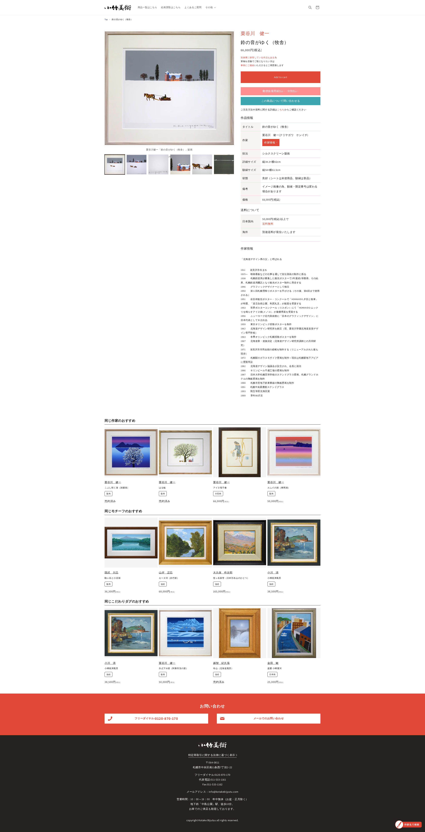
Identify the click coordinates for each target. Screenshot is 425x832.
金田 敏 (272, 663)
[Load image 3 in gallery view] (158, 164)
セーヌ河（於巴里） (169, 578)
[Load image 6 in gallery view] (224, 164)
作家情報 (269, 142)
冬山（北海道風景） (223, 668)
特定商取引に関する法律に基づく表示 (211, 755)
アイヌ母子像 (220, 487)
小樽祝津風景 (274, 578)
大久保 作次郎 (222, 572)
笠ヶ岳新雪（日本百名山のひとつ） (231, 578)
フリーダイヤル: (156, 718)
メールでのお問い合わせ (269, 718)
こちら (280, 109)
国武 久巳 (111, 572)
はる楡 (162, 487)
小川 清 (272, 572)
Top (106, 19)
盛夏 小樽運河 (274, 668)
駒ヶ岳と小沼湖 (112, 578)
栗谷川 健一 (255, 33)
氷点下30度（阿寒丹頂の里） (173, 668)
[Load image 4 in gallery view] (180, 164)
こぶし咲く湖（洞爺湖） (117, 487)
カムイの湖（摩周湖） (278, 487)
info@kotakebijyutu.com (223, 791)
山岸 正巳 (166, 572)
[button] (210, 7)
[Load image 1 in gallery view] (115, 164)
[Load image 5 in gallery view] (202, 164)
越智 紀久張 (221, 663)
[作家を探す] (408, 824)
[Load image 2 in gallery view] (137, 164)
